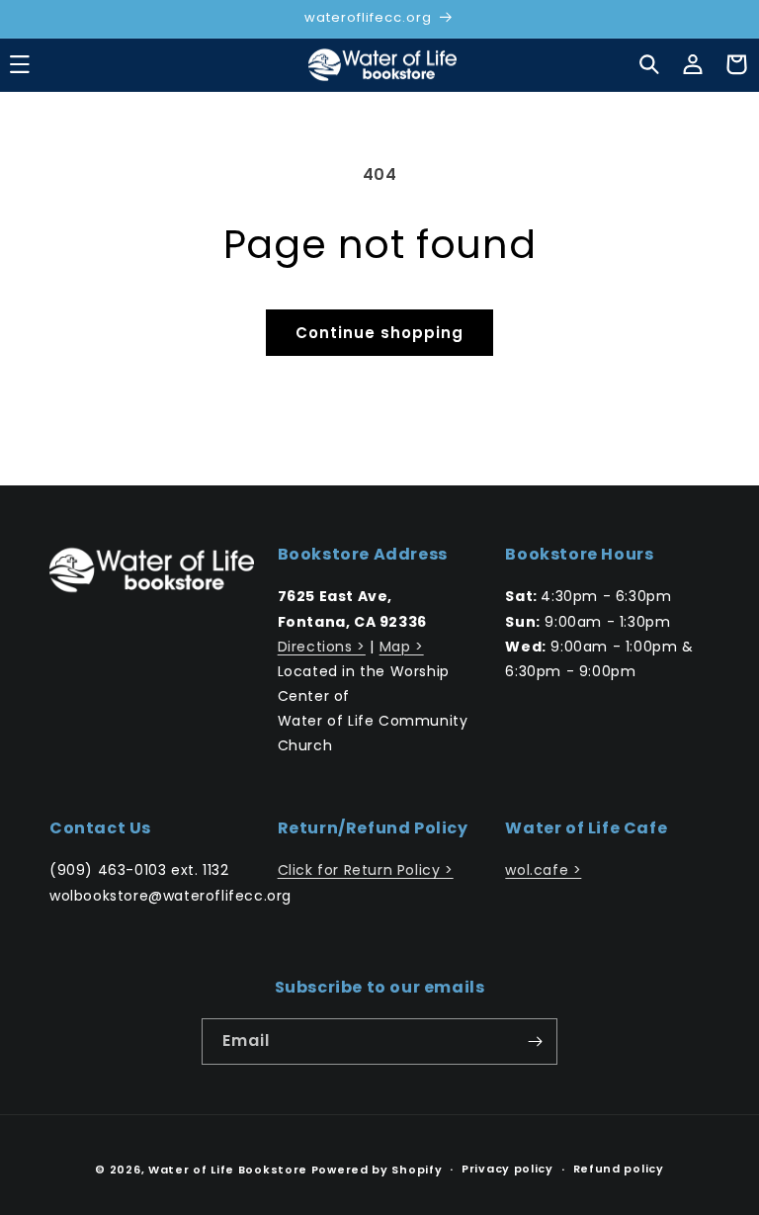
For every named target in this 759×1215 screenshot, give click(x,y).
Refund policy (618, 1168)
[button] (649, 64)
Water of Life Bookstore (227, 1169)
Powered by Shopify (377, 1169)
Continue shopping (379, 332)
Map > (402, 646)
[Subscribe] (534, 1041)
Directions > (322, 646)
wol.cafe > (543, 870)
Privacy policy (507, 1168)
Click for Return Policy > (366, 870)
